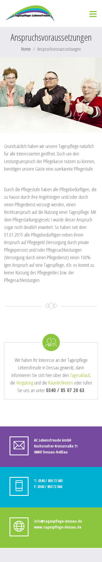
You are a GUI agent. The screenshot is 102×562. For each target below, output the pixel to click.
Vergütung (24, 382)
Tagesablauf (80, 375)
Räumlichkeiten (60, 382)
